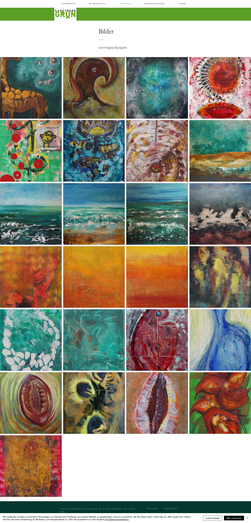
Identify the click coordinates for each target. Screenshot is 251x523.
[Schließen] (247, 518)
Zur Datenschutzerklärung (117, 519)
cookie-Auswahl (212, 518)
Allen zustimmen (234, 518)
